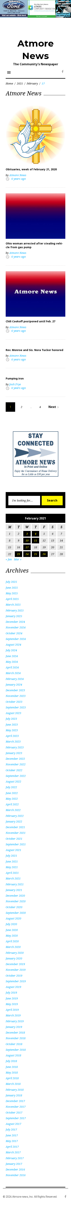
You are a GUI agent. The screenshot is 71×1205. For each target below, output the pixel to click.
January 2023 (14, 753)
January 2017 (14, 1164)
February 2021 (15, 884)
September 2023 (16, 707)
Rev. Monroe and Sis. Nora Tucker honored (34, 350)
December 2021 (15, 827)
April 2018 (12, 1078)
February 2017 (15, 1158)
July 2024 (11, 650)
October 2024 (14, 633)
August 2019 (13, 987)
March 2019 (13, 1015)
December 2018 (15, 1032)
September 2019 (16, 981)
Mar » (17, 559)
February (32, 83)
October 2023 (14, 701)
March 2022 (13, 810)
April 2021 (12, 873)
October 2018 (14, 1044)
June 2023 (12, 724)
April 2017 (12, 1146)
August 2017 (13, 1124)
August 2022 (13, 781)
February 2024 (15, 679)
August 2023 (13, 713)
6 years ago (18, 178)
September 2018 (16, 1049)
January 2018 (14, 1095)
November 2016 (16, 1175)
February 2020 (15, 953)
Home (9, 83)
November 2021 (16, 833)
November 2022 (16, 764)
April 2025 (12, 599)
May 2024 (12, 662)
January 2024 (14, 684)
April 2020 (12, 941)
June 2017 (12, 1135)
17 (27, 547)
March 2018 (13, 1084)
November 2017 (16, 1106)
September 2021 (16, 844)
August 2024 (13, 644)
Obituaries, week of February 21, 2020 (31, 169)
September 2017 (16, 1118)
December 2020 (15, 895)
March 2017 (13, 1152)
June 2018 (12, 1067)
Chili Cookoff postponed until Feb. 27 (30, 321)
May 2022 (12, 798)
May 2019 (12, 1004)
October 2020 (14, 907)
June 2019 (12, 998)
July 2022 (11, 787)
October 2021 (14, 838)
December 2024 (15, 622)
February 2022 (15, 816)
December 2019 (15, 964)
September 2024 (16, 639)
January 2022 (14, 821)
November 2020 (16, 901)
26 (44, 554)
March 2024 (13, 673)
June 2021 (12, 861)
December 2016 (15, 1169)
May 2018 (12, 1072)
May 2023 (12, 730)
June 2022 (12, 793)
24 (27, 554)
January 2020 (14, 958)
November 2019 (16, 970)
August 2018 (13, 1055)
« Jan (9, 559)
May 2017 (12, 1141)
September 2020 (16, 913)
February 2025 (15, 610)
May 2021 (12, 867)
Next (54, 407)
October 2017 (14, 1112)
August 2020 (13, 918)
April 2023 (12, 736)
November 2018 (16, 1038)
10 (27, 540)
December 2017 (15, 1101)
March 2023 (13, 741)
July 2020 (11, 924)
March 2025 (13, 604)
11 (35, 540)
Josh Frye (15, 384)
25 (35, 554)
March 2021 (13, 878)
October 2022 (14, 770)
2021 (20, 83)
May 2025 (12, 593)
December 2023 (15, 690)
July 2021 (11, 855)
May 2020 (12, 935)
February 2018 (15, 1089)
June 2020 (12, 930)
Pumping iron (15, 378)
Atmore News (17, 175)
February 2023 (15, 747)
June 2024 (12, 656)
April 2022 (12, 804)
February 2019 (15, 1021)
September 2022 (16, 776)
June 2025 (12, 587)
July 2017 (11, 1129)
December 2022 (15, 758)
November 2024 (16, 627)
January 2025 (14, 616)
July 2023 (11, 718)
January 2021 (14, 890)
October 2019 (14, 975)
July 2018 (11, 1061)
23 (18, 554)
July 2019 (11, 992)
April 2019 (12, 1009)
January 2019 (14, 1027)
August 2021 (13, 850)
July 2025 (11, 582)
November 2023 (16, 696)
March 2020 (13, 947)
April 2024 (12, 667)
